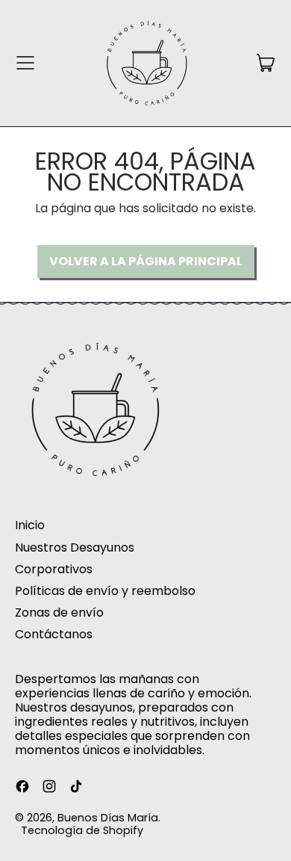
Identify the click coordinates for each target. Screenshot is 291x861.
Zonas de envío (59, 612)
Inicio (30, 525)
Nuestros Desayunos (74, 547)
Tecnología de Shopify (82, 830)
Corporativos (54, 569)
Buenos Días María (107, 817)
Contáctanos (54, 634)
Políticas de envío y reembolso (105, 590)
